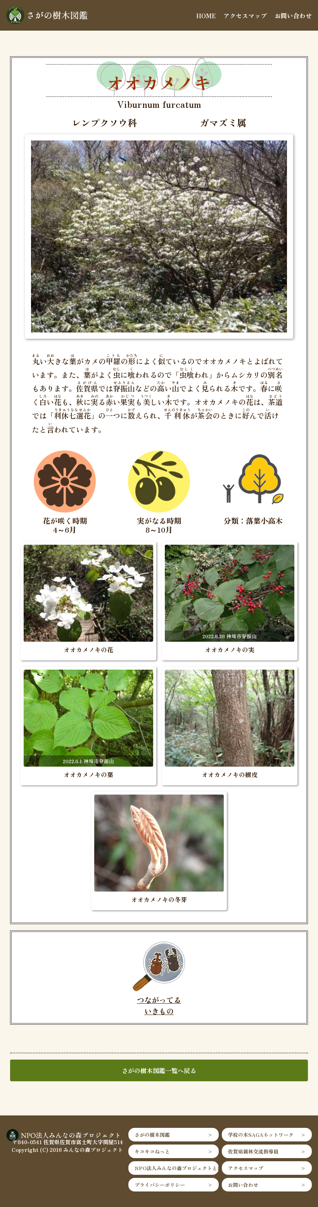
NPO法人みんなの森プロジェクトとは (176, 1168)
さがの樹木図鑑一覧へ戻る (159, 1070)
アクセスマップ (245, 15)
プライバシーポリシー (160, 1184)
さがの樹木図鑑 (152, 1134)
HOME (206, 15)
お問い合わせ (293, 15)
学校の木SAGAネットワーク (261, 1134)
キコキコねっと (152, 1151)
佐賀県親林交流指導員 (253, 1151)
